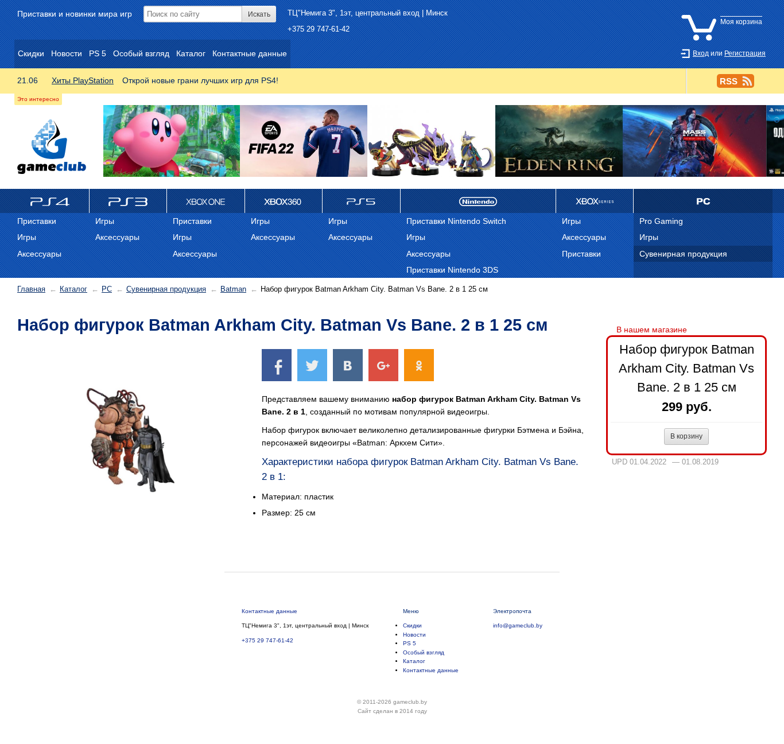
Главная (31, 289)
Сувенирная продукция (166, 289)
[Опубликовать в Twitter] (312, 365)
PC (107, 289)
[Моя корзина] (724, 13)
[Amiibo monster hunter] (431, 141)
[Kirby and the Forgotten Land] (171, 141)
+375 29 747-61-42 (319, 29)
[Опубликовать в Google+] (383, 365)
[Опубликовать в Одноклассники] (419, 365)
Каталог (73, 289)
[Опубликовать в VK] (348, 365)
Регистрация (745, 53)
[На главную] (51, 146)
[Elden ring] (559, 141)
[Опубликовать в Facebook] (277, 365)
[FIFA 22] (303, 141)
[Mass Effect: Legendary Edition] (694, 141)
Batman (233, 289)
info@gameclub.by (517, 625)
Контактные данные (269, 611)
